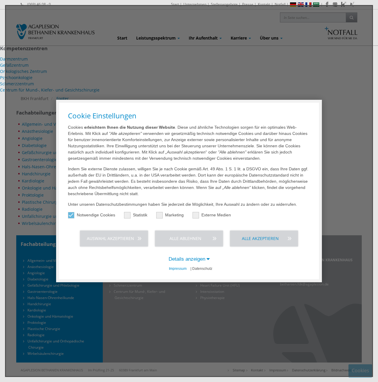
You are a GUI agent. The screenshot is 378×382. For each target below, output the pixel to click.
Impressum (178, 269)
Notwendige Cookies (96, 215)
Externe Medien (216, 215)
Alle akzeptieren (260, 238)
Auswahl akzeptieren (110, 238)
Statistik (140, 215)
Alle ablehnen (185, 238)
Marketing (174, 215)
